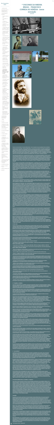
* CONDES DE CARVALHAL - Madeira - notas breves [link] (5, 24)
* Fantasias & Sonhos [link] (5, 35)
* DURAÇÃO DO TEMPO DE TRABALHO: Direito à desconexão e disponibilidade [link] (5, 145)
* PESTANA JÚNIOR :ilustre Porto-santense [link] (5, 64)
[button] (53, 1)
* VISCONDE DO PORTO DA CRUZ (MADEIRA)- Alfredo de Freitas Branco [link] (5, 76)
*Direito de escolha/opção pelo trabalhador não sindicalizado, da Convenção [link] (5, 161)
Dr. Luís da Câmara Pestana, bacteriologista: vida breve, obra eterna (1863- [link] (5, 107)
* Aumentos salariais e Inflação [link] (5, 152)
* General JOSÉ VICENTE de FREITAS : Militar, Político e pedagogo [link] (5, 49)
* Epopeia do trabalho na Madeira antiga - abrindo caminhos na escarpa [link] (5, 33)
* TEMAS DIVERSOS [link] (4, 133)
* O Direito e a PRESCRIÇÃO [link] (4, 141)
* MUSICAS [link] (3, 132)
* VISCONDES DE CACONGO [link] (4, 86)
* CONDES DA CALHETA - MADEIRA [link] (5, 22)
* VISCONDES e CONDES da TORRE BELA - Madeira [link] (5, 83)
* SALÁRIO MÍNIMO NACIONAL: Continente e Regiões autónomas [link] (5, 148)
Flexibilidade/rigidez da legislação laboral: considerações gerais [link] (5, 10)
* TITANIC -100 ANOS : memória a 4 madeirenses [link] (5, 66)
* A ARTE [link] (3, 121)
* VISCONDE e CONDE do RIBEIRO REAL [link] (5, 80)
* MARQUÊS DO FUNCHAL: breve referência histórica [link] (5, 59)
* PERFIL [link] (3, 119)
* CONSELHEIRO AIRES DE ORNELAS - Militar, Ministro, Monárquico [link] (5, 28)
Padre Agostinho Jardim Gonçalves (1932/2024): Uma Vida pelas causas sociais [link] (5, 113)
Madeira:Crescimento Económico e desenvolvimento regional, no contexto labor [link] (5, 156)
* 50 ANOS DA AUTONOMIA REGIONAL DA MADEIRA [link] (5, 138)
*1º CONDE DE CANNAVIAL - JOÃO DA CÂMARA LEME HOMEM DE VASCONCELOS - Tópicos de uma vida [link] (5, 91)
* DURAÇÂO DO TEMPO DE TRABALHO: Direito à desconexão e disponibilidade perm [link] (5, 103)
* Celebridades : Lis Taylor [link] (5, 19)
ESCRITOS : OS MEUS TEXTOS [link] (5, 166)
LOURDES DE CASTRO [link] (5, 122)
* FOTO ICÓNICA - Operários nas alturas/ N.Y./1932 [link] (5, 43)
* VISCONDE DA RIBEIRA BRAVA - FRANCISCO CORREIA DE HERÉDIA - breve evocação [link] (5, 71)
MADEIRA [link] (3, 170)
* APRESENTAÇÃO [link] (4, 8)
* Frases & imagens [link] (5, 45)
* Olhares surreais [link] (5, 61)
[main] (32, 8)
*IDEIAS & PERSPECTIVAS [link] (5, 168)
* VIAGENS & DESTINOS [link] (5, 164)
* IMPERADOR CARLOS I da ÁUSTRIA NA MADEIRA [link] (5, 52)
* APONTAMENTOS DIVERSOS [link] (4, 14)
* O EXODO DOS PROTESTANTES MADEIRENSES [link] (4, 117)
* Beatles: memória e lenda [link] (5, 17)
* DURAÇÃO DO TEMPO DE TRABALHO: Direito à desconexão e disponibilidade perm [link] (5, 126)
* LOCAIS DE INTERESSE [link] (5, 130)
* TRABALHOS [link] (4, 135)
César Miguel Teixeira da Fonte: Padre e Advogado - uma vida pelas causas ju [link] (5, 98)
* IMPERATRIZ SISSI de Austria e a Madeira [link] (5, 56)
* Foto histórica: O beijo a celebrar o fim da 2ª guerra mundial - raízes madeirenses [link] (5, 39)
